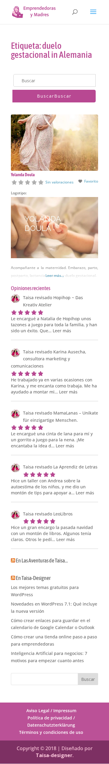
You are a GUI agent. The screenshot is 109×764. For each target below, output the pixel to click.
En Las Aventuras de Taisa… (42, 560)
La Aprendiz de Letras (75, 467)
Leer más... (54, 275)
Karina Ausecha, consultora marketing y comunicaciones (48, 359)
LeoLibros (63, 514)
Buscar (54, 96)
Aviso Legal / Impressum (51, 710)
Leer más (62, 330)
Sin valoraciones (59, 182)
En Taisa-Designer (33, 578)
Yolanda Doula (23, 174)
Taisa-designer (54, 755)
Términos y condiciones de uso (51, 732)
